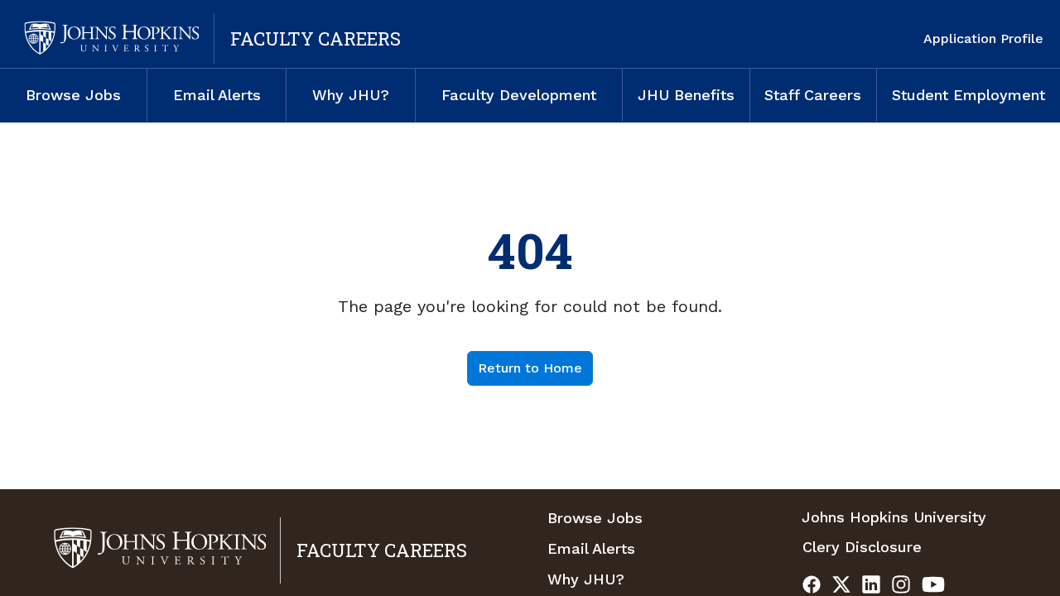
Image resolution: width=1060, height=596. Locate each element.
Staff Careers (812, 94)
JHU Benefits (686, 94)
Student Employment (968, 94)
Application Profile (983, 38)
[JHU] (109, 39)
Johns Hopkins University (894, 517)
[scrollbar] (1056, 310)
